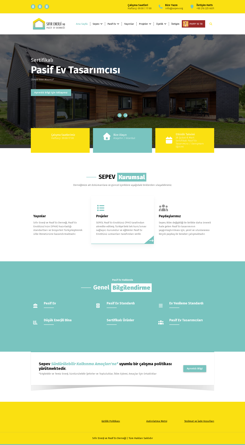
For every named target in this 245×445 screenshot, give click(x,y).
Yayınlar (129, 23)
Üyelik (159, 23)
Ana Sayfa (82, 23)
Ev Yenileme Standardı (186, 303)
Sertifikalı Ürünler (120, 320)
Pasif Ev (112, 23)
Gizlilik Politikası (111, 421)
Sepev (96, 23)
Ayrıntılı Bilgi (195, 368)
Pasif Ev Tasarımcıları (186, 320)
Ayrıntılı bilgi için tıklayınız (51, 92)
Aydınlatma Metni (156, 421)
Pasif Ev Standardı (121, 303)
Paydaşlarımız (170, 216)
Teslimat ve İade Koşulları (199, 421)
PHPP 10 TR (196, 23)
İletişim (175, 23)
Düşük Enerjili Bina (58, 320)
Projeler (143, 23)
